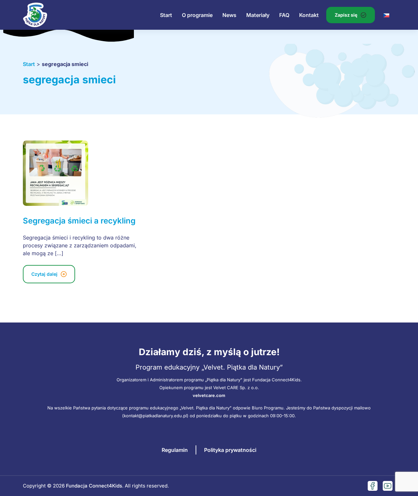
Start (166, 15)
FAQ (284, 15)
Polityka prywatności (230, 450)
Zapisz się (346, 15)
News (229, 15)
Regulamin (175, 450)
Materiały (257, 15)
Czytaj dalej (44, 274)
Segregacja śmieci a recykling (79, 220)
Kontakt (309, 15)
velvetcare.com (209, 395)
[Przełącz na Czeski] (386, 14)
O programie (197, 15)
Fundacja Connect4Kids (94, 486)
